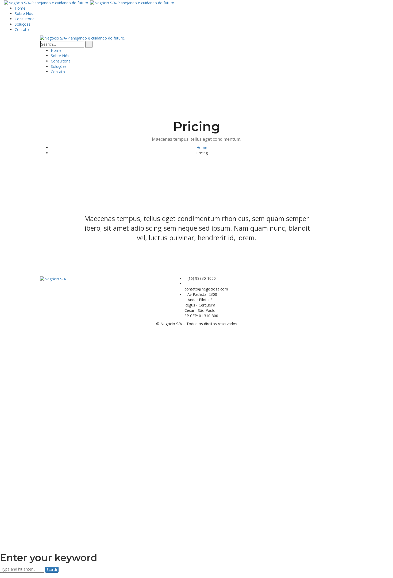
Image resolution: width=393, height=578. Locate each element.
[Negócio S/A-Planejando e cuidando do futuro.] (47, 2)
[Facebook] (228, 278)
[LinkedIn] (236, 278)
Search (52, 569)
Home (201, 147)
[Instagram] (232, 278)
